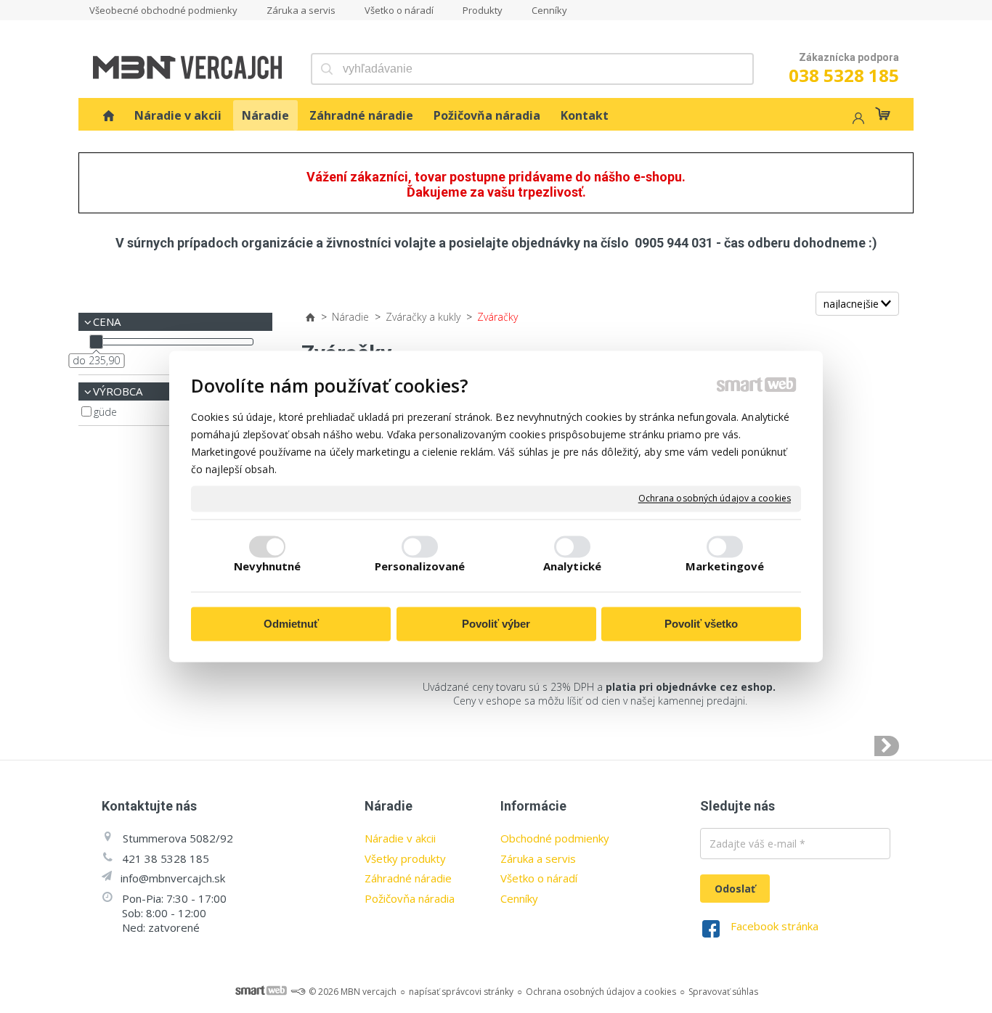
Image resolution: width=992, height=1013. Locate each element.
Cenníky (519, 898)
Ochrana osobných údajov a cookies (714, 498)
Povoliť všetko (701, 624)
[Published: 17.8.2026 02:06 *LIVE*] (297, 991)
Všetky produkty (405, 858)
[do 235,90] (96, 341)
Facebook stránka (774, 926)
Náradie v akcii (400, 838)
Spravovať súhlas (723, 991)
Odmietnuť (291, 624)
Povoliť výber (496, 624)
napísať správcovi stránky (461, 991)
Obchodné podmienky (554, 838)
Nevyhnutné (267, 566)
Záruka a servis (538, 858)
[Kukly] (886, 746)
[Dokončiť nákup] (883, 113)
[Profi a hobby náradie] (108, 115)
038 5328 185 (844, 75)
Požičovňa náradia (410, 898)
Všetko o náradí (538, 878)
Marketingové (725, 566)
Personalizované (420, 566)
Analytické (572, 566)
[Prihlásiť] (857, 120)
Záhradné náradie (408, 878)
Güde (105, 412)
